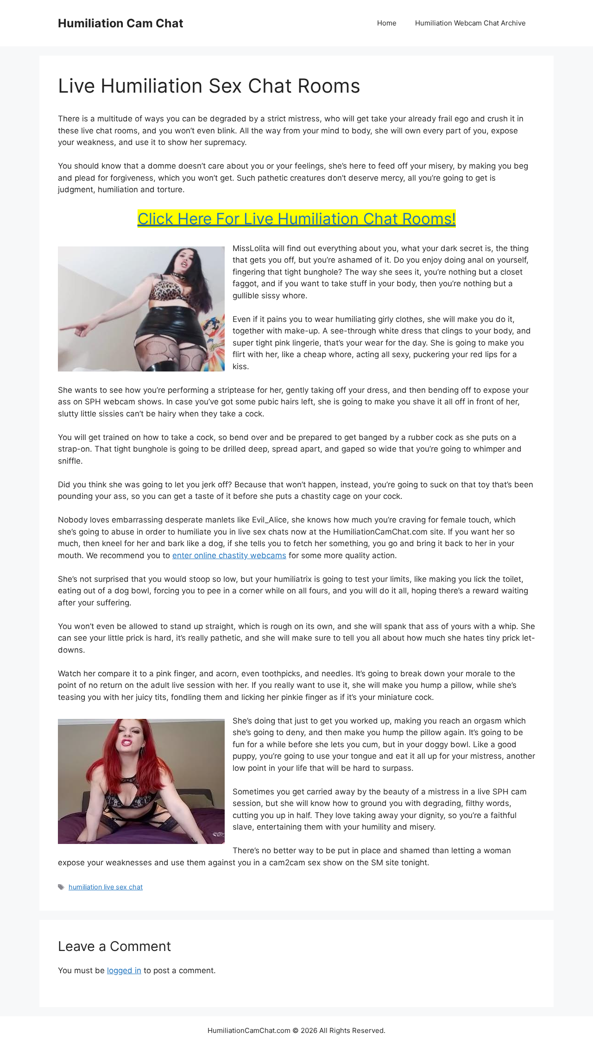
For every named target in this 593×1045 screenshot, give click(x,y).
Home (387, 23)
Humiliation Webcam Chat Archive (470, 23)
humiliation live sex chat (106, 887)
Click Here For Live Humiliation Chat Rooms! (297, 218)
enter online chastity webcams (229, 555)
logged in (124, 970)
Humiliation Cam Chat (120, 23)
